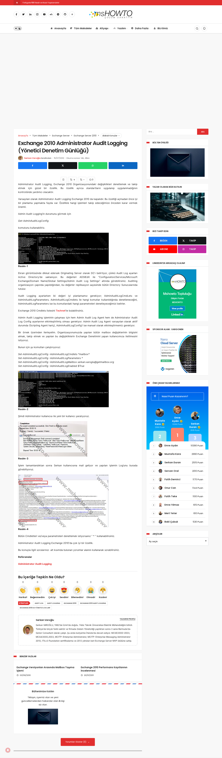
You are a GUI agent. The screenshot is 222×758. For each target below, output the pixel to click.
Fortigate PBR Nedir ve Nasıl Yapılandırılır (41, 2)
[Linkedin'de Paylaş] (123, 165)
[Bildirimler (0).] (204, 28)
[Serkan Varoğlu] (29, 629)
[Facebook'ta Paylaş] (32, 165)
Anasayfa (60, 28)
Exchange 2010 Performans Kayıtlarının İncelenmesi (104, 669)
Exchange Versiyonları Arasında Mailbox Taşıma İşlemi (45, 669)
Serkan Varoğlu (32, 158)
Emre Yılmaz (171, 504)
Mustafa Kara (160, 422)
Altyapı (104, 28)
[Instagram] (37, 14)
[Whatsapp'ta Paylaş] (92, 165)
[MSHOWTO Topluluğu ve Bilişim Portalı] (111, 14)
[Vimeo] (72, 14)
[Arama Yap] (197, 28)
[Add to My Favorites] (64, 179)
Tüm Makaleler (83, 28)
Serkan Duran (194, 425)
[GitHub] (65, 14)
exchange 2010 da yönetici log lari (35, 608)
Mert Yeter (170, 513)
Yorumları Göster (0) (76, 741)
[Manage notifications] (7, 750)
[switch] (18, 28)
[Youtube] (44, 14)
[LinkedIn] (30, 14)
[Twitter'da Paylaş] (62, 165)
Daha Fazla (141, 28)
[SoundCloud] (51, 14)
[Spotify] (58, 14)
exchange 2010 (70, 603)
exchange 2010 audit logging (93, 603)
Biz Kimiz (163, 28)
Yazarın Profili (127, 619)
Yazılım (121, 28)
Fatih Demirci (172, 479)
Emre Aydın (176, 419)
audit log (39, 603)
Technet (60, 310)
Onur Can (170, 487)
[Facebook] (16, 14)
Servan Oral (171, 471)
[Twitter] (23, 14)
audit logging (53, 603)
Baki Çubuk (171, 521)
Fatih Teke (170, 496)
